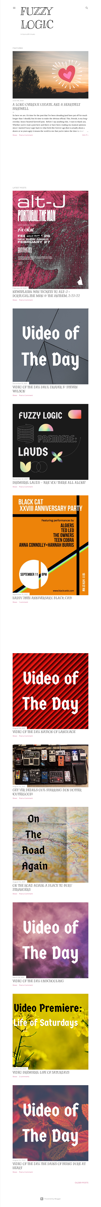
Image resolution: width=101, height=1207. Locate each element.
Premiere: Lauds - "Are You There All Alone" (49, 483)
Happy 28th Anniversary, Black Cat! (42, 598)
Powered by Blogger (52, 1199)
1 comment (23, 602)
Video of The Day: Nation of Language (44, 732)
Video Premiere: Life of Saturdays (41, 1072)
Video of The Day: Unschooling (38, 981)
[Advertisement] (50, 161)
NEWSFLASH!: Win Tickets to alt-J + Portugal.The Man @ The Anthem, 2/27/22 (46, 294)
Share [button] (15, 135)
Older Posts (81, 1182)
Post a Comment (26, 135)
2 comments (24, 1077)
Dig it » (85, 135)
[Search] (86, 7)
